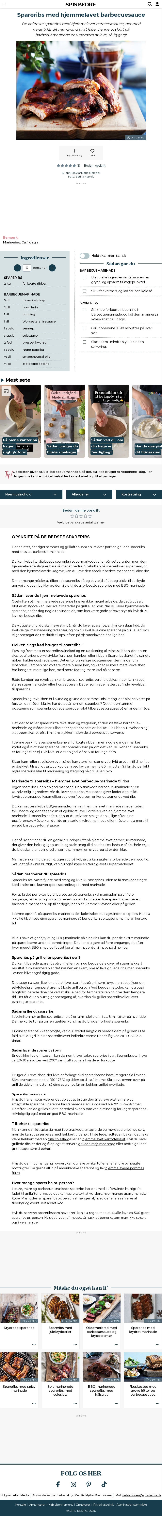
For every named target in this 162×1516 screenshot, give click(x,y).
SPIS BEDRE (81, 4)
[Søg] (150, 4)
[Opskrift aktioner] (34, 1345)
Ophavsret (83, 1504)
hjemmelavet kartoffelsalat (103, 1139)
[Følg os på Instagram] (73, 1484)
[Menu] (18, 4)
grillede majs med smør (96, 1144)
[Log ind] (157, 4)
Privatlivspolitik (103, 1504)
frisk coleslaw (58, 1139)
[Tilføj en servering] (52, 267)
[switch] (84, 256)
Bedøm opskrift (94, 165)
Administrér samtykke (132, 1504)
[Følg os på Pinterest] (88, 1484)
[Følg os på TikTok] (104, 1484)
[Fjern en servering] (17, 267)
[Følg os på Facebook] (58, 1484)
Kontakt (20, 1504)
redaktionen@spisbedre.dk (141, 1495)
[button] (20, 421)
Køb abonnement (60, 1504)
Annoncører (37, 1504)
